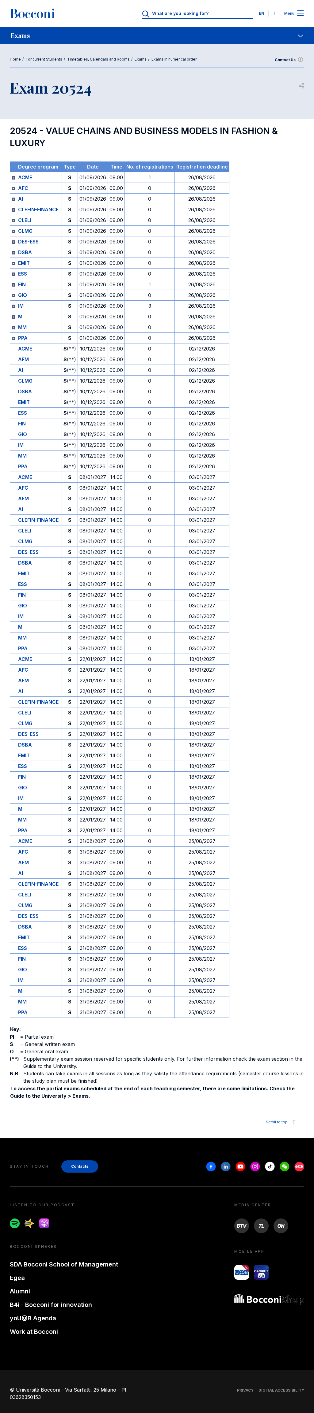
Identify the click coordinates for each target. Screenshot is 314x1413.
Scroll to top (277, 1122)
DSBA (25, 252)
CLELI (24, 220)
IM (21, 306)
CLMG (25, 231)
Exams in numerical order (174, 59)
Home (15, 59)
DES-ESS (28, 242)
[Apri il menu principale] (300, 13)
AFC (23, 188)
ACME (25, 177)
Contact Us (285, 59)
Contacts (79, 1166)
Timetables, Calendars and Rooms (98, 59)
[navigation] (157, 35)
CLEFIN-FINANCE (38, 209)
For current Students (44, 59)
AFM (23, 359)
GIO (22, 295)
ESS (22, 274)
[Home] (32, 13)
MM (22, 327)
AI (20, 199)
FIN (22, 284)
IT (276, 13)
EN (261, 13)
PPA (23, 338)
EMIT (24, 263)
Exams (141, 59)
